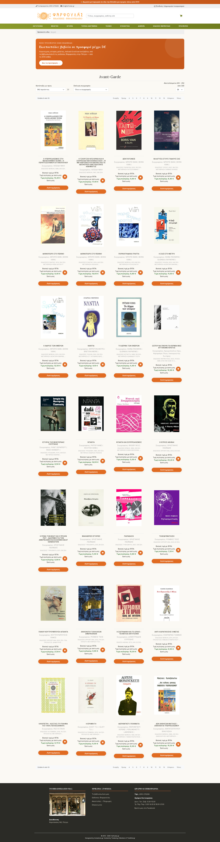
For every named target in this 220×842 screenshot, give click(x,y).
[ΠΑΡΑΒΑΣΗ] (129, 507)
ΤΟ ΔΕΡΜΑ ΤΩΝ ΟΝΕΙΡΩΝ (128, 346)
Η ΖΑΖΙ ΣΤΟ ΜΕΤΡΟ (167, 254)
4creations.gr (98, 838)
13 (164, 98)
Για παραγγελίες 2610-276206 (48, 6)
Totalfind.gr (131, 838)
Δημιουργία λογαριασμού (174, 6)
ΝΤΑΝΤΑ (91, 442)
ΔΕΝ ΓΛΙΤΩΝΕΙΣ (129, 159)
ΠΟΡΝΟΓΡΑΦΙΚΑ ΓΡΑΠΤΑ (128, 254)
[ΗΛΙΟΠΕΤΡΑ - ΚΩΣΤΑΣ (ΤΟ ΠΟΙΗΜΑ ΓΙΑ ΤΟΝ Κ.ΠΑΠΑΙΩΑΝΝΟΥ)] (53, 695)
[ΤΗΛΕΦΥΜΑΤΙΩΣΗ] (167, 507)
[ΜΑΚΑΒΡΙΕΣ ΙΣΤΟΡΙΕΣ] (91, 507)
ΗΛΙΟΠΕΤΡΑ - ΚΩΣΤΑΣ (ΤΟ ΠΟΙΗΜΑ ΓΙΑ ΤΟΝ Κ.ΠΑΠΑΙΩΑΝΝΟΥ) (53, 725)
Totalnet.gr (115, 838)
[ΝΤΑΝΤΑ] (91, 413)
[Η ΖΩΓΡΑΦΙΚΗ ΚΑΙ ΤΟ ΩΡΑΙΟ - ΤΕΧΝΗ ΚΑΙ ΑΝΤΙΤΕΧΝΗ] (129, 603)
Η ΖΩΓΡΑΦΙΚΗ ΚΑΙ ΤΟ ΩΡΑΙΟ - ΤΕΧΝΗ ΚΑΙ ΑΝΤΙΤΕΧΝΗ (129, 633)
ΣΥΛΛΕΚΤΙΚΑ (125, 26)
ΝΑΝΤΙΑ (91, 346)
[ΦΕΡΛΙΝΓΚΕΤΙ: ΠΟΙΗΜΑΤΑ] (129, 695)
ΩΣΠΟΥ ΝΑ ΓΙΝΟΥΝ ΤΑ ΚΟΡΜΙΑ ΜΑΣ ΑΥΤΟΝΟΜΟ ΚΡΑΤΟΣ (166, 347)
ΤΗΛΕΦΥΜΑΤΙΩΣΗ (166, 536)
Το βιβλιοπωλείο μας (100, 794)
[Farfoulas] (59, 16)
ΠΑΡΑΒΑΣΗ (129, 536)
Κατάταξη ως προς (44, 86)
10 (151, 98)
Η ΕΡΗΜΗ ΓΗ (91, 724)
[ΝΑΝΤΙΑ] (91, 317)
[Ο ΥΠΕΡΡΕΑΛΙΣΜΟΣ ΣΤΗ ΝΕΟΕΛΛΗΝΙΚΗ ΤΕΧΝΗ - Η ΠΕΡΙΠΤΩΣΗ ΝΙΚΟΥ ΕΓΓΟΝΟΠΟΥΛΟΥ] (53, 130)
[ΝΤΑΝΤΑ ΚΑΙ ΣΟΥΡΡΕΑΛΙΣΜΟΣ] (129, 413)
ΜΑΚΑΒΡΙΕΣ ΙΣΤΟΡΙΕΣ (91, 536)
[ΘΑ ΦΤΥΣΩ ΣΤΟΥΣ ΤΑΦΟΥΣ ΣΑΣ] (167, 130)
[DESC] (68, 90)
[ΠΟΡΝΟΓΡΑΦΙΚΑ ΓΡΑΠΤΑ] (129, 225)
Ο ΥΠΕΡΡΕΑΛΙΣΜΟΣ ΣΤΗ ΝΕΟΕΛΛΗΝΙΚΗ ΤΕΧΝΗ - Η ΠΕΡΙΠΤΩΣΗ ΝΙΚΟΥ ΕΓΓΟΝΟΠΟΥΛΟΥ (53, 161)
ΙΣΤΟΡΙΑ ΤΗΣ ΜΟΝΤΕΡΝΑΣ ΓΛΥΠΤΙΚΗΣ (53, 443)
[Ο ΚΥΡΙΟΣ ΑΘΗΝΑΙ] (167, 413)
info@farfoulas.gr (68, 6)
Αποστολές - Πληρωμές (102, 801)
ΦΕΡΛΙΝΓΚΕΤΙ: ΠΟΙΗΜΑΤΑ (129, 724)
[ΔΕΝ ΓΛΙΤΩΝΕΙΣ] (129, 130)
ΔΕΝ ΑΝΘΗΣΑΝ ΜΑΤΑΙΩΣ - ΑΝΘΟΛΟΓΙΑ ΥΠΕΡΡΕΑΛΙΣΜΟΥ (166, 725)
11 (155, 98)
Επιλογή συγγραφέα (82, 86)
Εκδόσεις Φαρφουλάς (101, 798)
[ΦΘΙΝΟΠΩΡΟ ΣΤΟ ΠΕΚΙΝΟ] (53, 225)
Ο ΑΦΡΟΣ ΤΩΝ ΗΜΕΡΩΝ (53, 346)
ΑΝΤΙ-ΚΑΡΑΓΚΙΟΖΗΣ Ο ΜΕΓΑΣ (166, 632)
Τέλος (179, 98)
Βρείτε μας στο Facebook (145, 808)
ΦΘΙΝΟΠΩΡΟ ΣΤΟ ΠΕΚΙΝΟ (53, 254)
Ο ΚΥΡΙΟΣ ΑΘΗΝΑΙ (166, 442)
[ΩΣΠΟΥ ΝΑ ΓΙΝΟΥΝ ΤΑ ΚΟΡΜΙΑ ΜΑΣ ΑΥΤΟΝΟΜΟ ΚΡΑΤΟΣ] (167, 317)
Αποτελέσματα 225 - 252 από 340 (174, 84)
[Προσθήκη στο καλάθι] (65, 176)
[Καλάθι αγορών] (181, 16)
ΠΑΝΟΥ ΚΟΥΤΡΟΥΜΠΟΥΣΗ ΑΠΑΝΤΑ (53, 632)
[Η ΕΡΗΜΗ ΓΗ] (91, 695)
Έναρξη (116, 98)
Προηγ (123, 98)
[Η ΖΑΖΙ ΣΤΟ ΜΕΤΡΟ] (167, 225)
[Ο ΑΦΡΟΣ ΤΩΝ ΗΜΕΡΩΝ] (53, 317)
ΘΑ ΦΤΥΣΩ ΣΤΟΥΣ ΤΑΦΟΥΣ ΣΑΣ (166, 159)
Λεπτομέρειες (53, 188)
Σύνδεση (159, 6)
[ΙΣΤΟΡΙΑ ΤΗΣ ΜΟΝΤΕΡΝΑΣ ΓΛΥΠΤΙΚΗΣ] (53, 413)
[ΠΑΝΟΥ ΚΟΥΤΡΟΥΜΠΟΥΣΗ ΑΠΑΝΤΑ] (53, 603)
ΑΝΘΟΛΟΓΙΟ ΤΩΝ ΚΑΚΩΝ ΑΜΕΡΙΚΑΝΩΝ (91, 633)
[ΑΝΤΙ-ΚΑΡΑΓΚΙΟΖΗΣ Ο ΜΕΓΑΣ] (167, 603)
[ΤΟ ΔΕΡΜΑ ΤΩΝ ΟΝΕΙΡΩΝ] (129, 317)
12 (160, 98)
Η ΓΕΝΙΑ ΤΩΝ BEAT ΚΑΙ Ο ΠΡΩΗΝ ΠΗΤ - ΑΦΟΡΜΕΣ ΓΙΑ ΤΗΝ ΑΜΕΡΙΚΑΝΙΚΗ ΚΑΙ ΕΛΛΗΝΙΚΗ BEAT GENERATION (53, 539)
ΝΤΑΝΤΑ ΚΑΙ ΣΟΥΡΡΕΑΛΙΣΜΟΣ (129, 442)
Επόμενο (171, 98)
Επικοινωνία (97, 805)
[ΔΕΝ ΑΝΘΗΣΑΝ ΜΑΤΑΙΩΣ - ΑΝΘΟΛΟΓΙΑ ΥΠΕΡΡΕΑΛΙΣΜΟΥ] (167, 695)
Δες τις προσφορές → (51, 63)
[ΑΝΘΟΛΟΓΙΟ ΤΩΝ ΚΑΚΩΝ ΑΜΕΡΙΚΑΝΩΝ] (91, 603)
